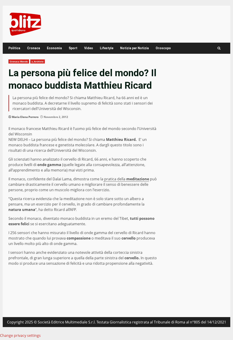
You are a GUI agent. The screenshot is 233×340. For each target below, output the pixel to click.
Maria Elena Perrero (25, 117)
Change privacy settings (20, 335)
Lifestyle (106, 48)
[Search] (219, 48)
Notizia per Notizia (134, 48)
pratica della (126, 178)
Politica (14, 48)
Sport (73, 48)
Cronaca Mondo (19, 61)
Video (88, 48)
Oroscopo (163, 48)
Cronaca (33, 48)
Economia (54, 48)
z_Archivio (37, 61)
